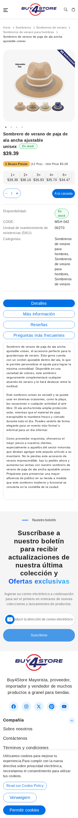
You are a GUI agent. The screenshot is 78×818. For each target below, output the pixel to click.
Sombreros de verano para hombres (29, 32)
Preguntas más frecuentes (39, 335)
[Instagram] (26, 706)
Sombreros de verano (51, 27)
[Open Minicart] (73, 10)
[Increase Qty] (18, 193)
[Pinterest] (51, 706)
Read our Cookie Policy (24, 785)
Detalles (39, 303)
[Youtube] (64, 706)
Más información (39, 314)
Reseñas (39, 324)
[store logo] (39, 9)
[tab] (39, 303)
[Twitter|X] (38, 706)
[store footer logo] (39, 669)
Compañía (13, 720)
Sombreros (24, 27)
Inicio (7, 27)
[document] (39, 784)
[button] (6, 127)
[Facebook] (13, 706)
